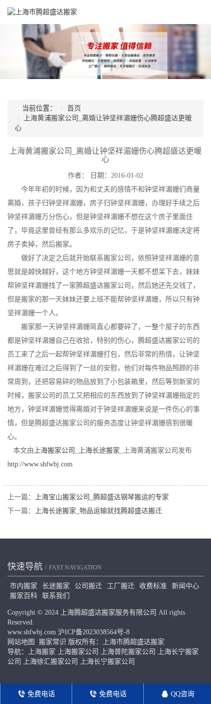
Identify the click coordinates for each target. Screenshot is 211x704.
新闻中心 (185, 586)
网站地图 (21, 642)
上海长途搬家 (99, 450)
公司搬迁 (88, 586)
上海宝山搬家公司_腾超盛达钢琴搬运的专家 (102, 497)
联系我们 (56, 595)
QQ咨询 (181, 694)
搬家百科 (23, 595)
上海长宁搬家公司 (107, 661)
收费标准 (153, 586)
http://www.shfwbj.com (40, 464)
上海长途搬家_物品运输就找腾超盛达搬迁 (98, 510)
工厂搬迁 (120, 586)
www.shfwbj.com (31, 632)
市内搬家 (23, 586)
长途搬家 (56, 586)
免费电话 (40, 694)
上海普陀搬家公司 (128, 651)
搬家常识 (52, 642)
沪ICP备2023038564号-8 (94, 632)
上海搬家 (41, 651)
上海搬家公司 (54, 450)
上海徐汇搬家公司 (50, 661)
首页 (74, 108)
